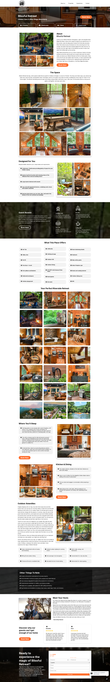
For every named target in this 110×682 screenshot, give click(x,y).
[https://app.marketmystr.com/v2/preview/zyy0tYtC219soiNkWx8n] (22, 3)
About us (63, 3)
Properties (70, 3)
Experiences (79, 3)
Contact (87, 3)
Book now (70, 674)
